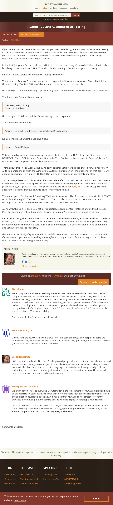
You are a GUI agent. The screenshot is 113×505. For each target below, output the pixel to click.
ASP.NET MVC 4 (71, 479)
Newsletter (33, 266)
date (67, 19)
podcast (53, 8)
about (37, 8)
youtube (63, 8)
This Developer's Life (29, 479)
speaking (74, 8)
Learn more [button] (20, 500)
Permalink (57, 275)
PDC (12, 40)
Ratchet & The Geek (29, 483)
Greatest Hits (10, 479)
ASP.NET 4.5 (69, 474)
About (24, 266)
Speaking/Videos (51, 474)
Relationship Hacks (72, 483)
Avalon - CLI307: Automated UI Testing (56, 27)
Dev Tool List (9, 483)
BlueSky (35, 275)
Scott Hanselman (56, 4)
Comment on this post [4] (31, 34)
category (58, 19)
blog (45, 8)
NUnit (18, 40)
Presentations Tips (51, 479)
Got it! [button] (96, 499)
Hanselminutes (27, 474)
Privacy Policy (10, 474)
